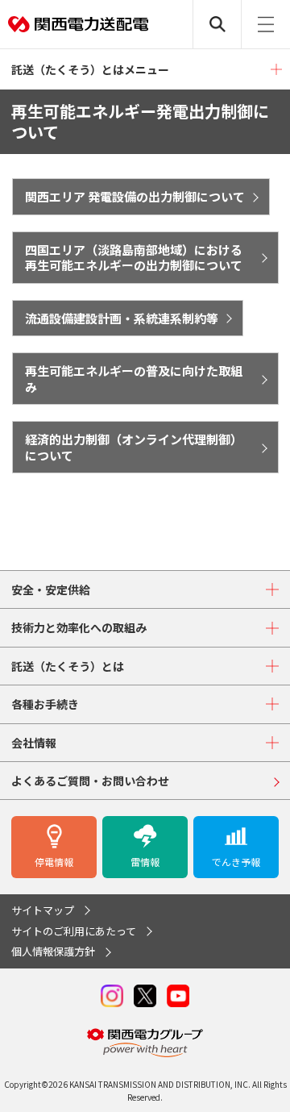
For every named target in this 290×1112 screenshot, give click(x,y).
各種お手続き (45, 704)
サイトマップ (42, 910)
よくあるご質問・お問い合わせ (90, 781)
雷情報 (145, 861)
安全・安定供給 (50, 589)
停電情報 (54, 861)
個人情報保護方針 (53, 951)
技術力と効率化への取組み (79, 627)
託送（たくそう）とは (67, 666)
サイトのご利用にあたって (73, 931)
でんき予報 (236, 861)
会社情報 (33, 743)
